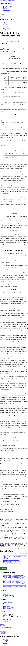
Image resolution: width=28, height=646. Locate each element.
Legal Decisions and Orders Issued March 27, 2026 (14, 582)
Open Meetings (6, 29)
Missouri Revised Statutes (8, 607)
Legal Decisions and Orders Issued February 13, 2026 (14, 586)
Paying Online (6, 558)
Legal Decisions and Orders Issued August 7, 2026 (14, 576)
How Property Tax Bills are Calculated (11, 560)
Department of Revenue (8, 602)
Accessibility (5, 640)
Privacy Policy (6, 639)
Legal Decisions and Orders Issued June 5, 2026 (13, 580)
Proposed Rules (3, 568)
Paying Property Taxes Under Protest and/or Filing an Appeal (13, 566)
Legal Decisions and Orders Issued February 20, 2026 (14, 585)
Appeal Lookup (6, 26)
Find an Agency (6, 8)
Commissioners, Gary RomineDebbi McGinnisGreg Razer (3, 631)
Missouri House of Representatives (10, 605)
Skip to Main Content (7, 6)
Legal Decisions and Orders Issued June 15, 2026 (13, 578)
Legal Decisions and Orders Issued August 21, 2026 (14, 575)
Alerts (4, 644)
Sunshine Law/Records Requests (10, 596)
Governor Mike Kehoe (2, 624)
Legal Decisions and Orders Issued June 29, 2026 (13, 577)
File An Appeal (6, 24)
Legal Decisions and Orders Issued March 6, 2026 (13, 583)
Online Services (6, 10)
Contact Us (5, 641)
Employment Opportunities (8, 595)
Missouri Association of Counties (10, 603)
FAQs (4, 27)
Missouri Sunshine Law (8, 608)
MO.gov (4, 7)
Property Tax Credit (7, 562)
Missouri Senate (6, 606)
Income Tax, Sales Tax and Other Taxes (11, 561)
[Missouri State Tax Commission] (7, 0)
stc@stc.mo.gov (9, 621)
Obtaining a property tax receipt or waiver (12, 563)
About (4, 23)
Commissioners (6, 594)
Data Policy (5, 643)
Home (4, 22)
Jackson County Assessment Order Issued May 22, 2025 (15, 553)
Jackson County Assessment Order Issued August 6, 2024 (15, 555)
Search (3, 14)
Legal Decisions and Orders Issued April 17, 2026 (13, 581)
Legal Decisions (6, 28)
